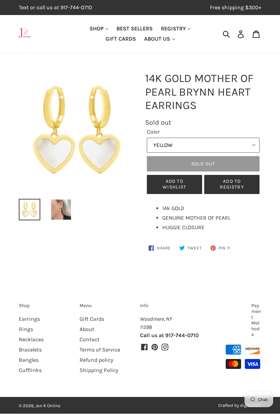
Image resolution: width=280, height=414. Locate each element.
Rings (26, 329)
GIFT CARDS (121, 39)
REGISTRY (174, 28)
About (87, 329)
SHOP (97, 28)
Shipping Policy (99, 370)
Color (153, 131)
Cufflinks (30, 370)
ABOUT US (157, 39)
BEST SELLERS (134, 28)
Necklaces (31, 339)
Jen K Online (48, 405)
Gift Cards (92, 319)
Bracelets (30, 349)
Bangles (29, 360)
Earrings (29, 319)
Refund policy (96, 360)
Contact (89, 339)
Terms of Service (100, 349)
